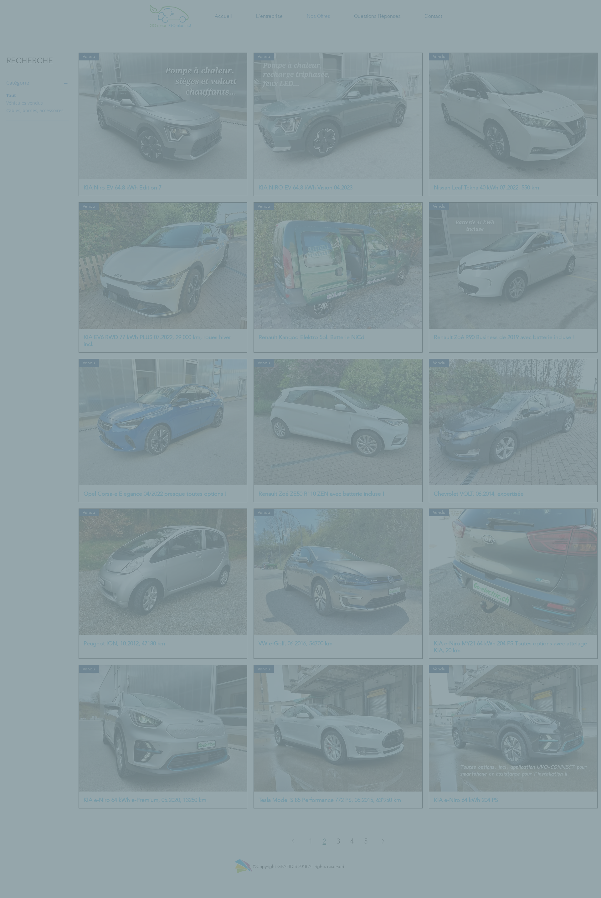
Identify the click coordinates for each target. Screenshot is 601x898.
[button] (407, 392)
